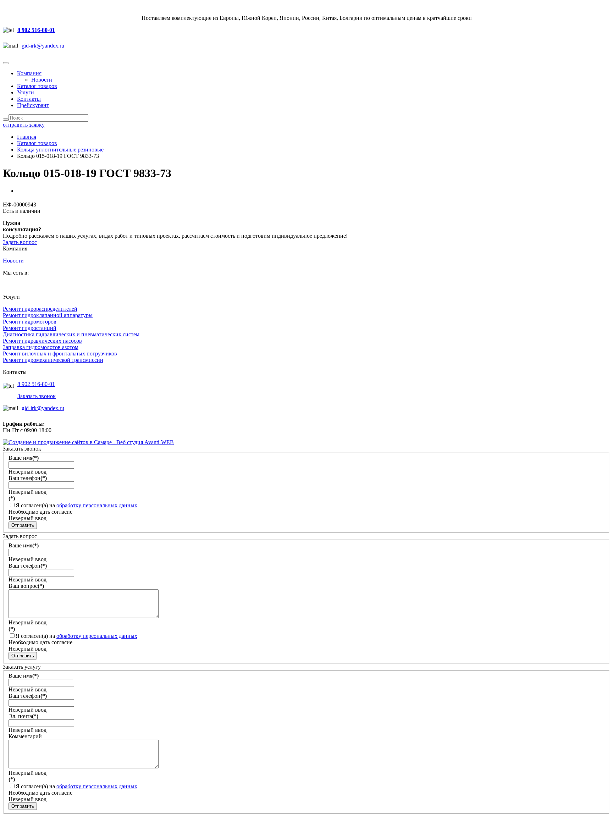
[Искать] (6, 119)
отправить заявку (24, 125)
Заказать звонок (36, 396)
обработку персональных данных (96, 505)
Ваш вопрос (26, 586)
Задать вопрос (20, 242)
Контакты (29, 99)
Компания (29, 73)
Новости (41, 80)
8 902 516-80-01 (36, 30)
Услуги (25, 92)
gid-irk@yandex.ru (43, 46)
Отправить (22, 525)
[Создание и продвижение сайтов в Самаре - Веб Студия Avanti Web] (88, 442)
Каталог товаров (37, 86)
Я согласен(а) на (76, 505)
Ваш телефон (28, 478)
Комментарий (25, 736)
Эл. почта (23, 716)
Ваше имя (24, 458)
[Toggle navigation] (6, 63)
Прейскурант (33, 105)
